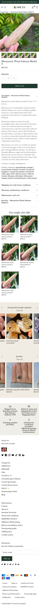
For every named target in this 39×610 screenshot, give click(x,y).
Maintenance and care (10, 195)
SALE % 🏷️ (5, 488)
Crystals (22, 169)
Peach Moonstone (20, 178)
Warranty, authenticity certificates (15, 190)
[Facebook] (6, 455)
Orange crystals (7, 178)
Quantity (5, 74)
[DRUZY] (19, 7)
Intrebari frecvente (8, 512)
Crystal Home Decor (9, 485)
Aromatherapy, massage (24, 167)
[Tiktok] (16, 455)
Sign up (7, 559)
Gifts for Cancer (21, 174)
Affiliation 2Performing (10, 522)
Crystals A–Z (6, 476)
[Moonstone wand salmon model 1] (10, 224)
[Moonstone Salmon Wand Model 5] (29, 252)
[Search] (6, 7)
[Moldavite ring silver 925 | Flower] (19, 375)
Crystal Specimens (8, 482)
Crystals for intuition (17, 172)
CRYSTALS (5, 466)
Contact (4, 506)
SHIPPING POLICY (9, 519)
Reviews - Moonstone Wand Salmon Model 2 (16, 202)
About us (4, 509)
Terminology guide (9, 528)
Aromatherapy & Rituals (10, 479)
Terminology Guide (9, 491)
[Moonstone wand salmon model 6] (10, 280)
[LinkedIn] (23, 455)
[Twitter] (2, 455)
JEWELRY (5, 469)
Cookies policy (7, 535)
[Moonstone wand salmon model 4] (10, 252)
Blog (3, 495)
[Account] (32, 7)
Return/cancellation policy (12, 525)
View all (19, 310)
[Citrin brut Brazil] (19, 326)
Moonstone (28, 176)
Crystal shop (4, 12)
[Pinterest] (20, 455)
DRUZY (9, 603)
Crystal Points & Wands (9, 169)
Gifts (12, 174)
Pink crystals (32, 178)
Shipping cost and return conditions (16, 185)
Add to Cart (19, 86)
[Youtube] (13, 455)
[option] (19, 32)
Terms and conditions (10, 516)
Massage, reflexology (15, 176)
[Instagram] (9, 455)
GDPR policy (6, 532)
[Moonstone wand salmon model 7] (29, 224)
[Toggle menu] (2, 7)
